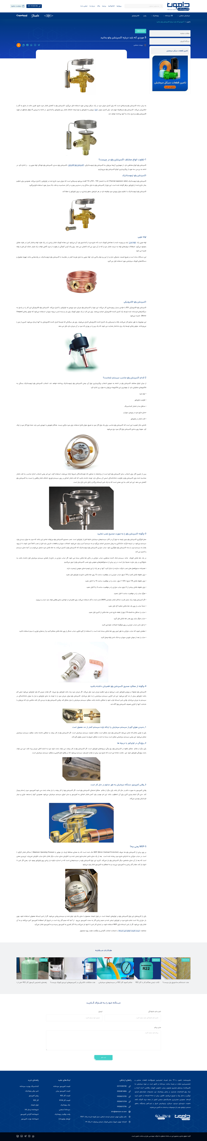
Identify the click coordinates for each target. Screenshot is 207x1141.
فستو (137, 1092)
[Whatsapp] (33, 1136)
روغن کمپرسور (34, 1096)
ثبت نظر (103, 1057)
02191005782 (122, 1086)
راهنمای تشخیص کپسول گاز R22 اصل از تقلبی (30, 982)
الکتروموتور (135, 16)
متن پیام (157, 1027)
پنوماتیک (156, 16)
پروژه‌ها (119, 6)
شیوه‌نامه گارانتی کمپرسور (29, 1114)
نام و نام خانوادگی (154, 1011)
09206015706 (122, 1107)
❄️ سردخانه (169, 16)
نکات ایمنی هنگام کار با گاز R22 (147, 982)
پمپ (144, 16)
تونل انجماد (35, 1105)
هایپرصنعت (187, 1080)
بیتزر (164, 1088)
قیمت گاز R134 (64, 1100)
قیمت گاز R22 (65, 1096)
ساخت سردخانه (165, 1084)
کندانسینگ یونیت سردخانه (29, 1086)
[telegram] (39, 45)
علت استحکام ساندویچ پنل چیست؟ (176, 982)
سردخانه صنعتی (64, 1110)
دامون (189, 22)
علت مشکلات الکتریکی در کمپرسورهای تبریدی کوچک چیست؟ (72, 982)
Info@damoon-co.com (119, 1112)
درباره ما (92, 6)
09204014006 (122, 1091)
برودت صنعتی (138, 45)
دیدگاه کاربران (184, 41)
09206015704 (122, 1102)
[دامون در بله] (17, 1136)
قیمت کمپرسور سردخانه (61, 1086)
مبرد (96, 110)
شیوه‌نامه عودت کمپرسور (30, 1119)
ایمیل (100, 1011)
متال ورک (180, 1096)
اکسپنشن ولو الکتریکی (76, 165)
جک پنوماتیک (65, 1105)
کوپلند (153, 1088)
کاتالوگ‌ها (111, 6)
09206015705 (122, 1096)
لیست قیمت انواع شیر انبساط (129, 931)
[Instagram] (29, 1136)
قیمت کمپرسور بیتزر (63, 1091)
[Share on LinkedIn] (35, 45)
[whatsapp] (31, 45)
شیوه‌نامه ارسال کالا (32, 1110)
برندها (104, 6)
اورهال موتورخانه (64, 1119)
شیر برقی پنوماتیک (32, 1091)
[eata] (27, 45)
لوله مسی (132, 243)
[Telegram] (25, 1136)
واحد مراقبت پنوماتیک (62, 1114)
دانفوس (158, 1088)
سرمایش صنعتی (184, 16)
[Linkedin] (22, 1136)
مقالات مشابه (184, 33)
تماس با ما (84, 6)
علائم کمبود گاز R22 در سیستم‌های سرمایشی (115, 982)
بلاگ (98, 6)
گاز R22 (36, 1100)
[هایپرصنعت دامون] (178, 6)
